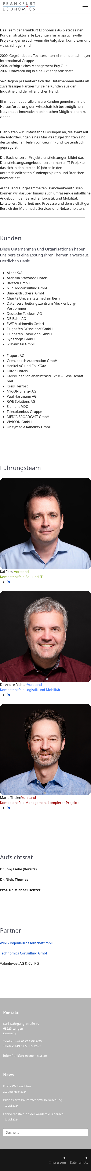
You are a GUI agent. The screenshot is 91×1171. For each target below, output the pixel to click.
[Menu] (85, 6)
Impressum (58, 1162)
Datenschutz (79, 1162)
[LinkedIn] (8, 582)
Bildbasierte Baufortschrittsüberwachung (32, 1102)
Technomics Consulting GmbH (24, 953)
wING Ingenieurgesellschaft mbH (26, 943)
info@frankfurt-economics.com (25, 1056)
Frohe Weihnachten (17, 1088)
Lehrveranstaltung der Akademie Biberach (33, 1116)
